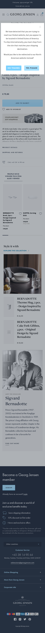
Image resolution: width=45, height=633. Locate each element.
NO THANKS (14, 68)
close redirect (40, 27)
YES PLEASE (31, 68)
